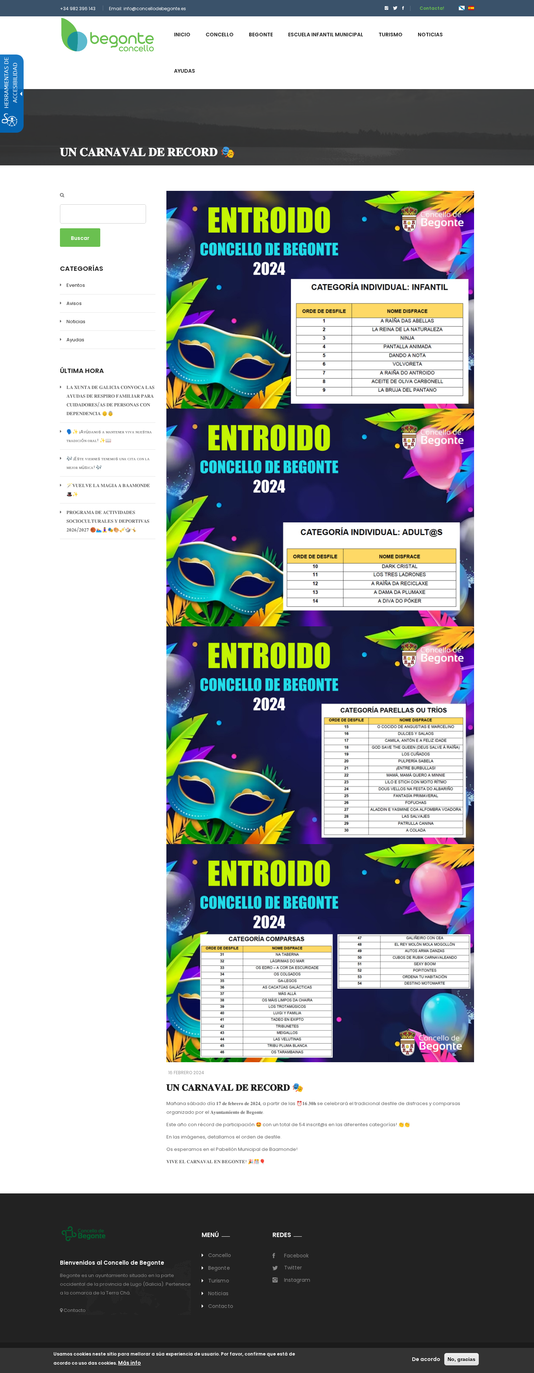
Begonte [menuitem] (261, 34)
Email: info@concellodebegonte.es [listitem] (147, 8)
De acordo (426, 1359)
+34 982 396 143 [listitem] (78, 8)
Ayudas (75, 339)
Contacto (74, 1310)
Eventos (75, 285)
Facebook (296, 1255)
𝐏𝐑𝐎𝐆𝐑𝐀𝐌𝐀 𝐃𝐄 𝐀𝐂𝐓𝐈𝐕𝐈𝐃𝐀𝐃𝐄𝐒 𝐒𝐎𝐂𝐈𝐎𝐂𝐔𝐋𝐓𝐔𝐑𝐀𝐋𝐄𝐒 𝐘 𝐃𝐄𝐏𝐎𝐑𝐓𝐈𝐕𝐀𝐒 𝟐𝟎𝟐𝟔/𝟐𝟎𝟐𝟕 (107, 521)
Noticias (75, 321)
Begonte (219, 1268)
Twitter (293, 1267)
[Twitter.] (395, 8)
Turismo (218, 1280)
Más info (129, 1362)
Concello (219, 1255)
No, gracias (462, 1359)
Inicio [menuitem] (182, 34)
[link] (107, 34)
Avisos (74, 303)
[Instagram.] (386, 8)
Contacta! (432, 8)
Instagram (297, 1280)
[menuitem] (384, 8)
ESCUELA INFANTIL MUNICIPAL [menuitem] (325, 34)
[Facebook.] (403, 8)
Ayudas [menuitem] (184, 71)
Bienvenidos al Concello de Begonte (112, 1263)
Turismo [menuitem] (390, 34)
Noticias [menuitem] (430, 34)
